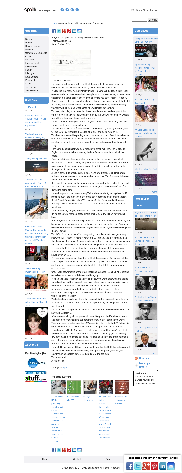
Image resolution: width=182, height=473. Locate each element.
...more (154, 192)
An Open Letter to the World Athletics (121, 400)
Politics (29, 42)
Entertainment (32, 63)
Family (28, 70)
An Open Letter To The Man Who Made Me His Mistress (145, 133)
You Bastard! (31, 90)
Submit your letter (145, 376)
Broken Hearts (32, 46)
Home (54, 23)
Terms (109, 459)
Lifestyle (29, 73)
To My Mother (31, 107)
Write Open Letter (147, 10)
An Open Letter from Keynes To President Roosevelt (144, 241)
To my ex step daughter (36, 159)
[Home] (30, 9)
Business (30, 49)
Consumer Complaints (36, 53)
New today (145, 358)
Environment (31, 66)
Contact (77, 459)
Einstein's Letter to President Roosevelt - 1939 (144, 271)
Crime (28, 56)
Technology (31, 87)
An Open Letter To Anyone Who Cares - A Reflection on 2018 (35, 183)
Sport (65, 367)
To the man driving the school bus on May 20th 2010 (36, 302)
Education (30, 59)
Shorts (28, 39)
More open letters (145, 365)
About (44, 459)
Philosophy (31, 80)
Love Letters (31, 76)
